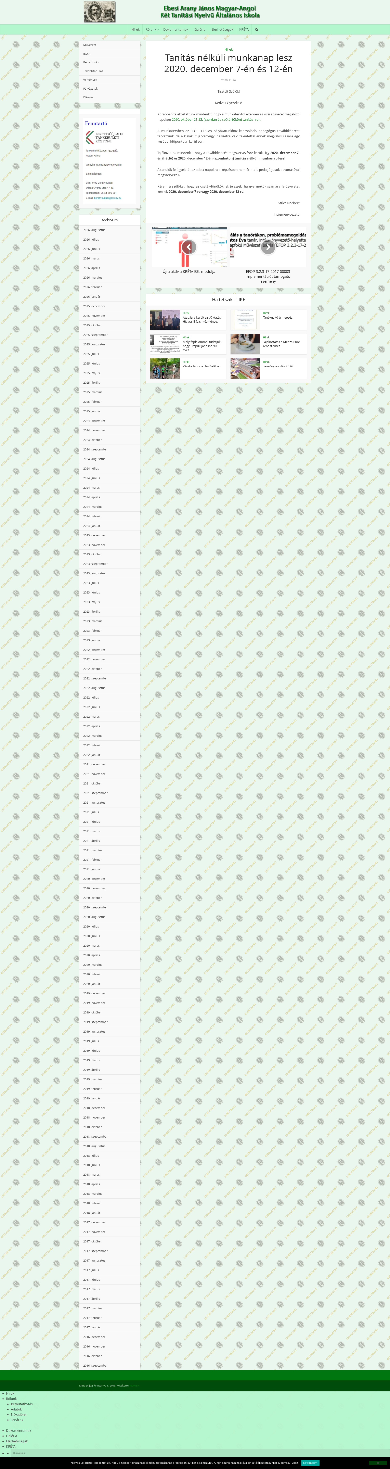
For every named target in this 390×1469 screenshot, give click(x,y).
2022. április (91, 726)
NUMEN (135, 1385)
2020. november (94, 888)
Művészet (89, 45)
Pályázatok (90, 88)
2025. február (92, 402)
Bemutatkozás (22, 1404)
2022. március (92, 736)
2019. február (92, 1089)
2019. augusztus (94, 1031)
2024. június (91, 478)
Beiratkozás (91, 62)
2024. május (91, 487)
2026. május (91, 258)
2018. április (91, 1184)
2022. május (91, 716)
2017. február (92, 1318)
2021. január (91, 869)
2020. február (92, 974)
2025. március (92, 392)
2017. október (92, 1241)
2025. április (91, 382)
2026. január (91, 296)
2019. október (92, 1012)
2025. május (91, 373)
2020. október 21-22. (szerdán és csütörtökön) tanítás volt (216, 119)
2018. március (92, 1194)
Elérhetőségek (222, 29)
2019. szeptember (95, 1022)
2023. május (91, 602)
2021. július (91, 812)
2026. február (92, 287)
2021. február (92, 859)
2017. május (91, 1289)
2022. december (94, 650)
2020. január (91, 984)
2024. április (91, 497)
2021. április (91, 841)
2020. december (94, 879)
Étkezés (88, 97)
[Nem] (378, 1463)
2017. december (94, 1222)
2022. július (91, 697)
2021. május (91, 831)
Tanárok (17, 1420)
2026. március (92, 277)
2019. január (91, 1098)
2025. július (91, 354)
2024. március (92, 507)
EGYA (86, 53)
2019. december (94, 993)
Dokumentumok (175, 29)
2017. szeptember (95, 1251)
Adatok (16, 1409)
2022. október (92, 669)
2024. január (91, 526)
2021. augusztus (94, 802)
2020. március (92, 965)
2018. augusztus (94, 1146)
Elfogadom (310, 1462)
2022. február (92, 745)
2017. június (91, 1279)
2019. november (94, 1003)
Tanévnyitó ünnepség (277, 317)
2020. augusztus (94, 917)
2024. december (94, 421)
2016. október (92, 1356)
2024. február (92, 516)
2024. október (92, 440)
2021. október (92, 783)
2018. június (91, 1165)
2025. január (91, 411)
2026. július (91, 239)
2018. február (92, 1203)
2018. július (91, 1156)
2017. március (92, 1308)
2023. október (92, 554)
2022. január (91, 755)
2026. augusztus (94, 230)
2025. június (91, 363)
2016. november (94, 1346)
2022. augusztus (94, 688)
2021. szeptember (95, 793)
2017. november (94, 1232)
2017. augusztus (94, 1260)
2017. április (91, 1299)
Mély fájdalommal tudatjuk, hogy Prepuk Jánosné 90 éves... (202, 346)
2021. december (94, 764)
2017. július (91, 1270)
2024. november (94, 430)
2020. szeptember (95, 907)
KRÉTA (244, 29)
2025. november (94, 316)
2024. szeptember (95, 449)
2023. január (91, 640)
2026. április (91, 268)
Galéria (199, 29)
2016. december (94, 1337)
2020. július (91, 926)
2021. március (92, 850)
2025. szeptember (95, 335)
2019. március (92, 1079)
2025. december (94, 306)
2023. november (94, 545)
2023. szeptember (95, 564)
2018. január (91, 1213)
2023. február (92, 631)
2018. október (92, 1127)
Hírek (135, 29)
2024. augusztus (94, 459)
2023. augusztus (94, 573)
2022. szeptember (95, 678)
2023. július (91, 583)
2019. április (91, 1070)
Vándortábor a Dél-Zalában (202, 366)
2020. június (91, 936)
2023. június (91, 592)
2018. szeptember (95, 1136)
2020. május (91, 945)
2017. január (91, 1327)
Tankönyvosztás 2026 (278, 366)
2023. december (94, 535)
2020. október (92, 898)
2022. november (94, 659)
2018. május (91, 1174)
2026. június (91, 249)
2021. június (91, 821)
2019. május (91, 1060)
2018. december (94, 1108)
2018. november (94, 1117)
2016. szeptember (95, 1365)
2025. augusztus (94, 344)
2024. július (91, 468)
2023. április (91, 611)
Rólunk (151, 29)
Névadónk (18, 1414)
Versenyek (90, 80)
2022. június (91, 707)
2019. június (91, 1050)
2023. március (92, 621)
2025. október (92, 325)
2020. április (91, 955)
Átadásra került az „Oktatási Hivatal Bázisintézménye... (202, 319)
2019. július (91, 1041)
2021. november (94, 774)
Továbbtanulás (93, 71)
